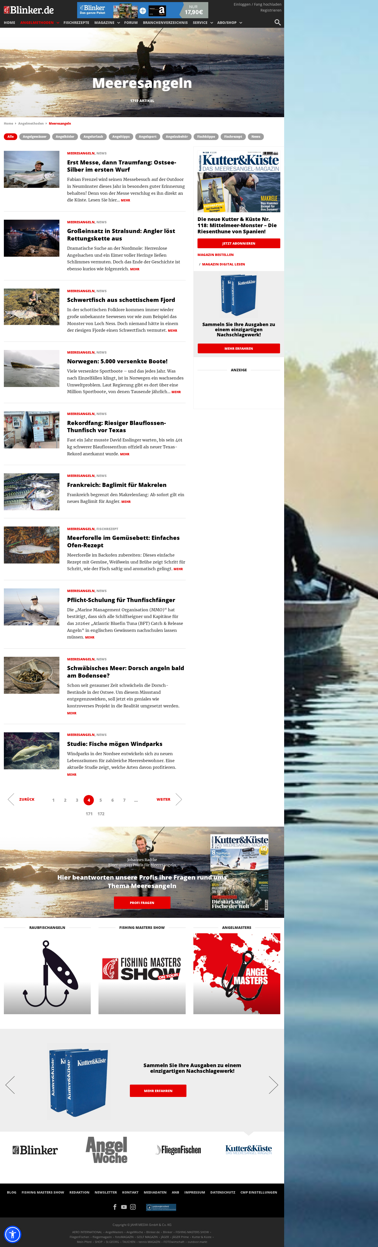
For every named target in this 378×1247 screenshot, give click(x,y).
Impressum (194, 1192)
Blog (11, 1192)
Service (200, 22)
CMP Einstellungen (258, 1192)
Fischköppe (206, 136)
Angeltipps (121, 136)
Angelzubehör (177, 136)
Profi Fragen (142, 902)
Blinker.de (153, 1232)
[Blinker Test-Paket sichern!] (142, 10)
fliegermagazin (102, 1237)
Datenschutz (222, 1192)
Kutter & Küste (201, 1237)
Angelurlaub (93, 136)
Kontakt (130, 1192)
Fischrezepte (76, 22)
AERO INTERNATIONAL (87, 1232)
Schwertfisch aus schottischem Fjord (121, 299)
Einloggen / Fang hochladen (258, 4)
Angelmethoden (37, 22)
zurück (26, 799)
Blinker (167, 1232)
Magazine (104, 22)
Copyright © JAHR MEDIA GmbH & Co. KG (142, 1225)
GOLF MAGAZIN (147, 1237)
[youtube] (125, 1206)
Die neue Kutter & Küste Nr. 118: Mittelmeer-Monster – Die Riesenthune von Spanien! (237, 225)
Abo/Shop (227, 22)
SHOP (99, 1242)
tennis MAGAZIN (149, 1242)
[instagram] (134, 1206)
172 (100, 814)
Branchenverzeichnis (165, 22)
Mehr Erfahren (238, 348)
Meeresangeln (81, 153)
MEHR (125, 200)
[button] (12, 1234)
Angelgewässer (35, 136)
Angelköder (65, 136)
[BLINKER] (29, 9)
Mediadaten (155, 1192)
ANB (175, 1192)
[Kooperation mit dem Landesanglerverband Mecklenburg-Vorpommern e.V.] (161, 1207)
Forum (131, 22)
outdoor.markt (197, 1242)
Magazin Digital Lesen (223, 264)
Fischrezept (233, 136)
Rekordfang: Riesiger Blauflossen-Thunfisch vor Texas (116, 426)
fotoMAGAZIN (124, 1237)
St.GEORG (112, 1242)
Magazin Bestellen (215, 254)
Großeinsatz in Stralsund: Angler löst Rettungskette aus (121, 234)
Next (274, 1084)
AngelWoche (135, 1232)
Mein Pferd (84, 1242)
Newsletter (106, 1192)
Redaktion (79, 1192)
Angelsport (148, 136)
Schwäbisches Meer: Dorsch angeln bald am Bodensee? (125, 671)
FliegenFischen (79, 1237)
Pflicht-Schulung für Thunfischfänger (121, 600)
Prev (10, 1084)
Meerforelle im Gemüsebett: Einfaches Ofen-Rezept (123, 541)
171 (89, 814)
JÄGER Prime (180, 1237)
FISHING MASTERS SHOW (43, 1192)
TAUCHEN (128, 1242)
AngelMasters (114, 1232)
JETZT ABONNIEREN (238, 243)
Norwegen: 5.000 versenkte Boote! (117, 361)
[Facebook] (116, 1206)
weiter (163, 799)
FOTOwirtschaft (174, 1242)
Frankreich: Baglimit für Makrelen (117, 484)
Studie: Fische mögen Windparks (115, 743)
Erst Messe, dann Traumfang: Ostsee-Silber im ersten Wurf (121, 165)
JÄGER (165, 1237)
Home (9, 22)
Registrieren (271, 10)
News (255, 136)
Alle (10, 136)
